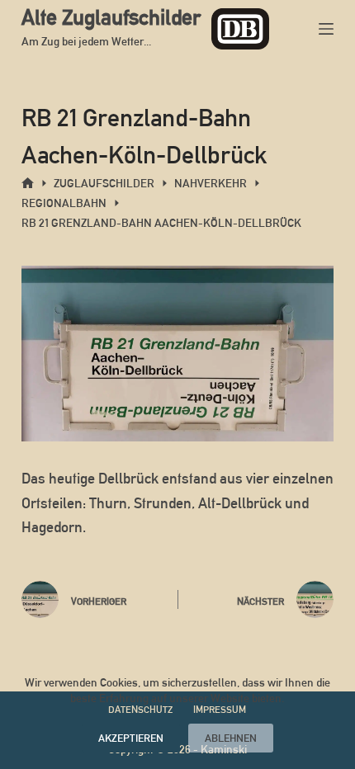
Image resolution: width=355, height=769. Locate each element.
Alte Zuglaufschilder (111, 17)
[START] (27, 183)
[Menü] (326, 28)
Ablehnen (231, 738)
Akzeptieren (130, 738)
